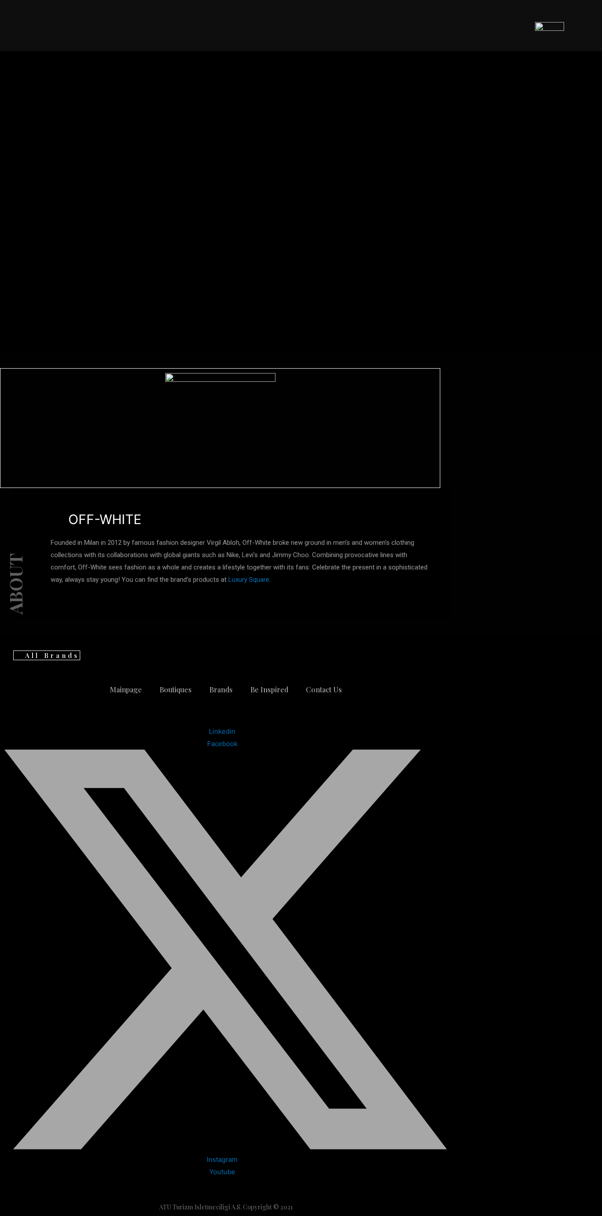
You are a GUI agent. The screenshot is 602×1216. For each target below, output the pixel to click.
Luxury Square (248, 580)
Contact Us (324, 689)
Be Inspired (269, 689)
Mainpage (126, 689)
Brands (221, 689)
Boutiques (176, 689)
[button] (46, 655)
